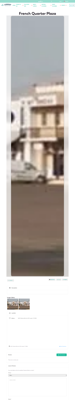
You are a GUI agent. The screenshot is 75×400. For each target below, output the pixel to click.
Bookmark (52, 279)
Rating (9, 372)
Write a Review (62, 354)
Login (60, 1)
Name (9, 399)
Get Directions (63, 346)
